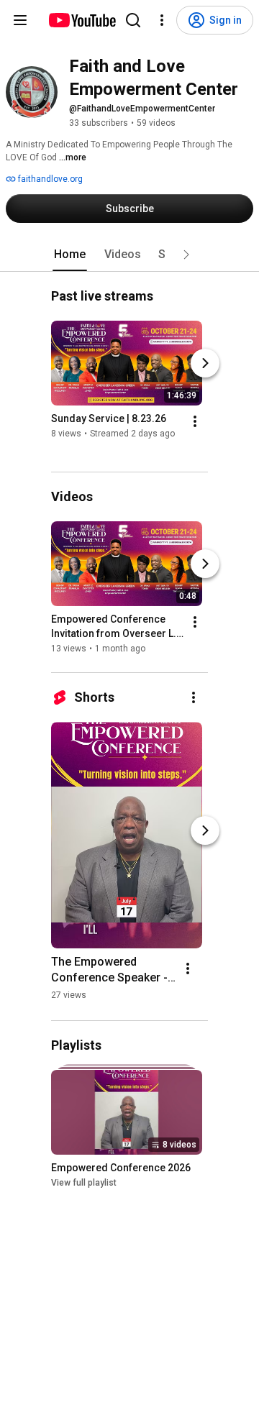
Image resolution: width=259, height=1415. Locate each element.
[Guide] (20, 20)
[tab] (70, 254)
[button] (186, 254)
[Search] (133, 20)
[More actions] (195, 421)
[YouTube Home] (81, 20)
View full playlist (84, 1183)
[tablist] (129, 254)
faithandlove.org (49, 179)
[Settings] (162, 20)
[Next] (205, 363)
